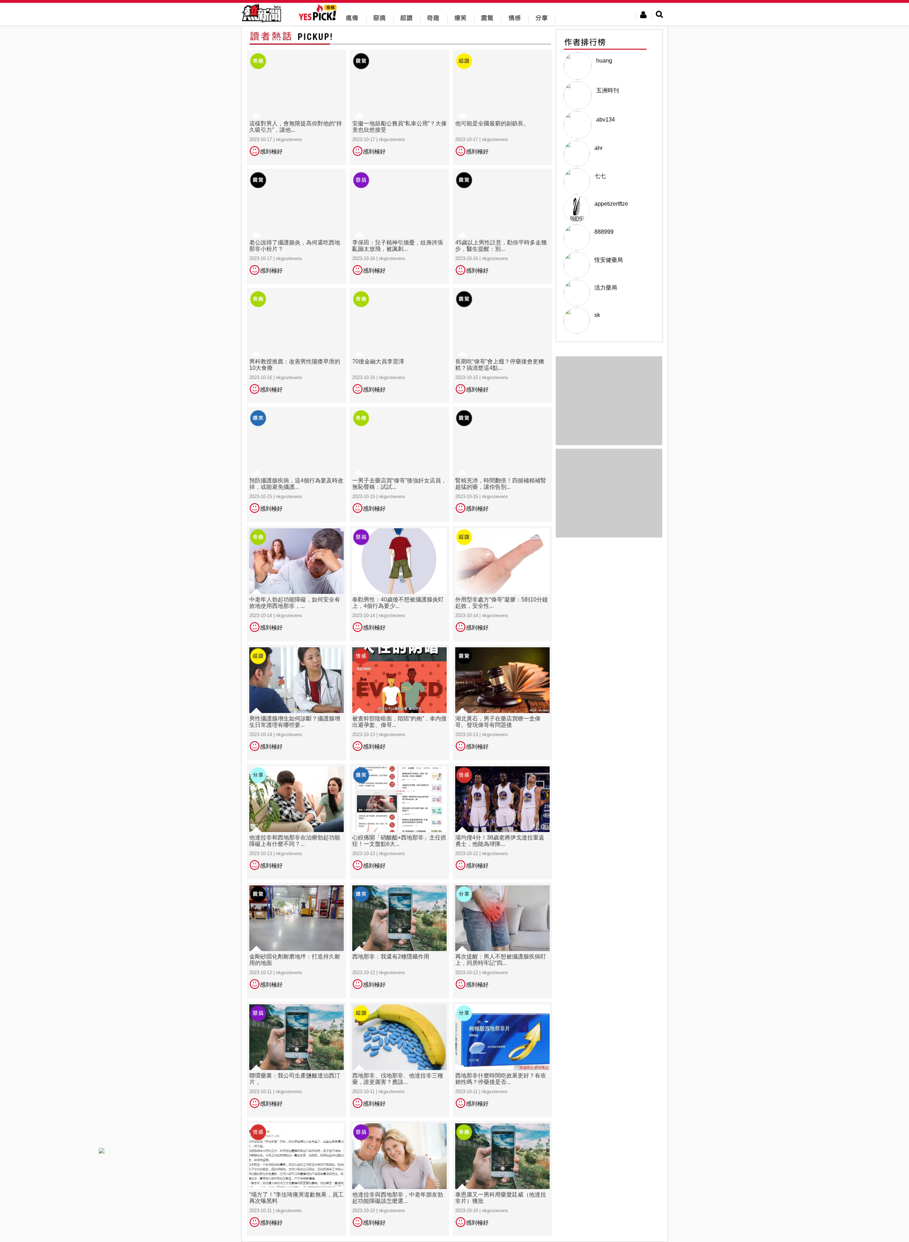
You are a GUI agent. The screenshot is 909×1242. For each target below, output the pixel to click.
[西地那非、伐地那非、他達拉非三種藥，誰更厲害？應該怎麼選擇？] (399, 1059)
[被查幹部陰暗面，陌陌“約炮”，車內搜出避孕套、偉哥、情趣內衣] (399, 702)
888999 (604, 232)
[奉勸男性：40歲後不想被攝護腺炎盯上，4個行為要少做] (399, 583)
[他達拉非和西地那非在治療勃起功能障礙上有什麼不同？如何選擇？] (296, 821)
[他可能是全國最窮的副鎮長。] (502, 107)
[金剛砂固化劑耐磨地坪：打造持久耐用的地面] (296, 940)
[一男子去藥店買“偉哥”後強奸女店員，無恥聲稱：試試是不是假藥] (399, 464)
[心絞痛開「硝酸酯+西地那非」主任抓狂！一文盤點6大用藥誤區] (399, 821)
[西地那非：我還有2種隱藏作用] (399, 940)
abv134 (605, 120)
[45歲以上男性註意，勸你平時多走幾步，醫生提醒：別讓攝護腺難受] (502, 226)
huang (604, 61)
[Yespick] (319, 19)
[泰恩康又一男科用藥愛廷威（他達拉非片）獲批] (502, 1178)
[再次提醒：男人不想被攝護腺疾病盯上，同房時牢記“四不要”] (502, 940)
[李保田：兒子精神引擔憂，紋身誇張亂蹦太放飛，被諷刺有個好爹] (399, 226)
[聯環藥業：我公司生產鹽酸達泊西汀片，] (296, 1059)
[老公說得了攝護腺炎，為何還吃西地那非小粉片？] (296, 226)
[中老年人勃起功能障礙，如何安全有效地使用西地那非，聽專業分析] (296, 583)
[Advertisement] (609, 493)
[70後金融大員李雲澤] (399, 345)
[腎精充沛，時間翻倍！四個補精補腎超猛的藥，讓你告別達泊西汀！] (502, 464)
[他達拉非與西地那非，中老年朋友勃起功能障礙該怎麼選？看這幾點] (399, 1178)
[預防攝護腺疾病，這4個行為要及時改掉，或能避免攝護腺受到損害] (296, 464)
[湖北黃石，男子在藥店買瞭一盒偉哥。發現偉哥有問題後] (502, 702)
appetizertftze (611, 204)
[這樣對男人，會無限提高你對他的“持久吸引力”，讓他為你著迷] (296, 107)
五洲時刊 (607, 90)
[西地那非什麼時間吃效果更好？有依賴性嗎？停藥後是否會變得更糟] (502, 1059)
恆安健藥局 (608, 260)
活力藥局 (605, 288)
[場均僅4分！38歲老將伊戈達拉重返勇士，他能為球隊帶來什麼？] (502, 821)
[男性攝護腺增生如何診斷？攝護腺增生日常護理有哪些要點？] (296, 702)
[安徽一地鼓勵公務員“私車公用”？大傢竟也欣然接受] (399, 107)
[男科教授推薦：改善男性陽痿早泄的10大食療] (296, 345)
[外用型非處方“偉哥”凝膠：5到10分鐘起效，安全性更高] (502, 583)
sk (597, 315)
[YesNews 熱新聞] (261, 23)
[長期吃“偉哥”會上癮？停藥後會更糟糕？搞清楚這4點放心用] (502, 345)
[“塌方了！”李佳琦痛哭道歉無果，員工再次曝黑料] (296, 1178)
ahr (598, 148)
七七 (600, 176)
